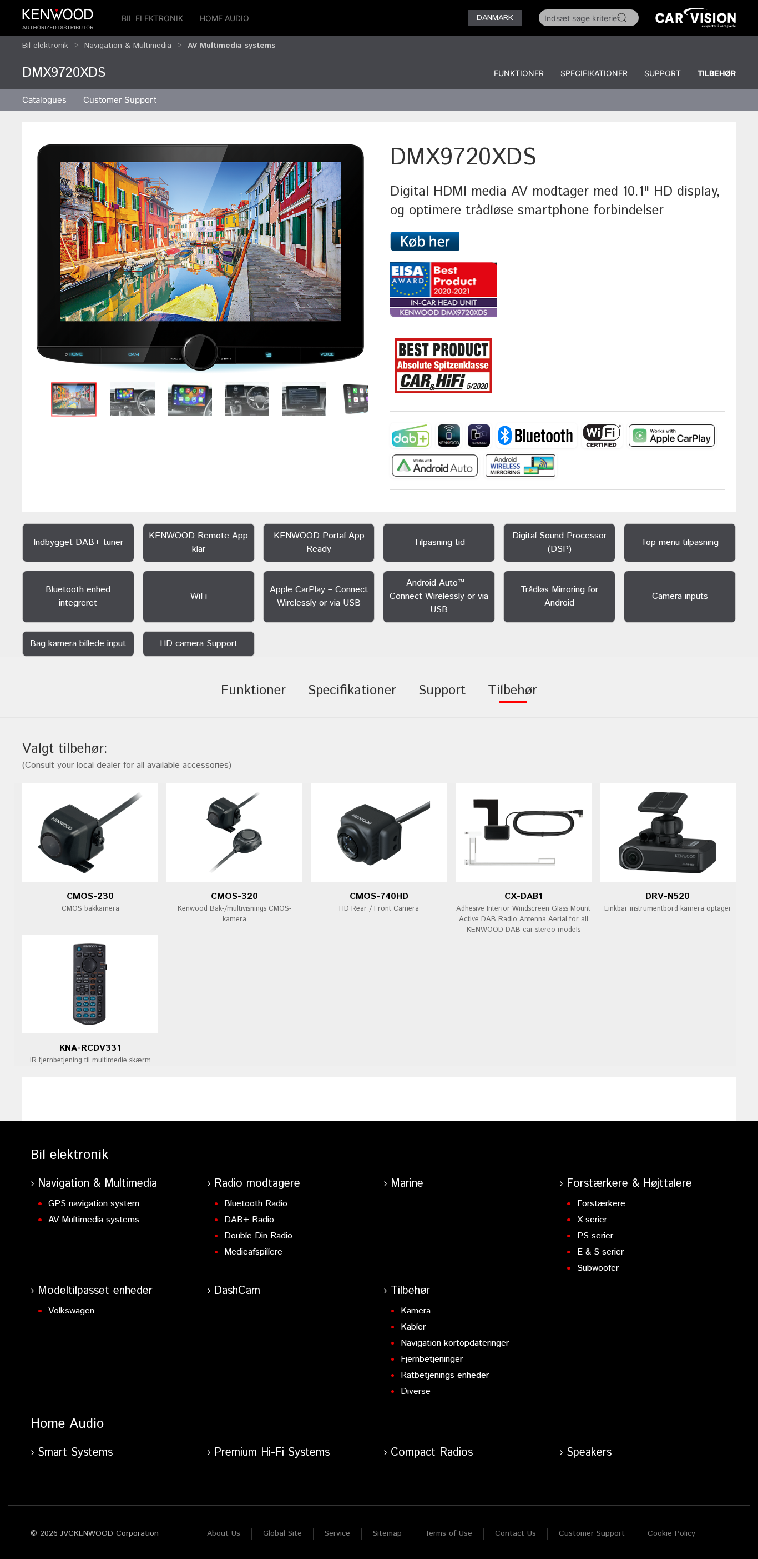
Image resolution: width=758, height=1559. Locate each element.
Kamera (416, 1311)
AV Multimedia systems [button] (231, 45)
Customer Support (592, 1533)
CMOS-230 (90, 896)
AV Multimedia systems (93, 1219)
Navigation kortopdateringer (455, 1343)
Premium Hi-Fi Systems (272, 1453)
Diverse (416, 1391)
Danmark (495, 17)
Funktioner (519, 73)
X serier (592, 1219)
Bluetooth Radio (255, 1203)
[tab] (253, 698)
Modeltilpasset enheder (95, 1291)
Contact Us (515, 1533)
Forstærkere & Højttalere (629, 1184)
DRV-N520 (667, 896)
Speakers (589, 1453)
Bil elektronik (152, 18)
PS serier (595, 1236)
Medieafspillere (253, 1252)
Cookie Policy (671, 1533)
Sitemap (387, 1533)
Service (337, 1533)
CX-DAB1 (523, 896)
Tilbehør (717, 73)
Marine (407, 1184)
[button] (200, 258)
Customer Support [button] (119, 99)
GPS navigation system (93, 1203)
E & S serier (600, 1252)
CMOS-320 (234, 896)
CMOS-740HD (379, 896)
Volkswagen (71, 1311)
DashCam (237, 1291)
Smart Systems (75, 1453)
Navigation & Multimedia (127, 45)
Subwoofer (598, 1268)
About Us (223, 1533)
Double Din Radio (258, 1236)
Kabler (413, 1327)
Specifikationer (594, 73)
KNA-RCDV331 (90, 1048)
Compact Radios (432, 1453)
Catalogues (44, 99)
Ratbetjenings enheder (445, 1375)
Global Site (282, 1533)
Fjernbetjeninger (432, 1359)
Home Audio (224, 18)
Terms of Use (448, 1533)
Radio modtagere (257, 1184)
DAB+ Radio (249, 1219)
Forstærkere (601, 1203)
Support (662, 73)
